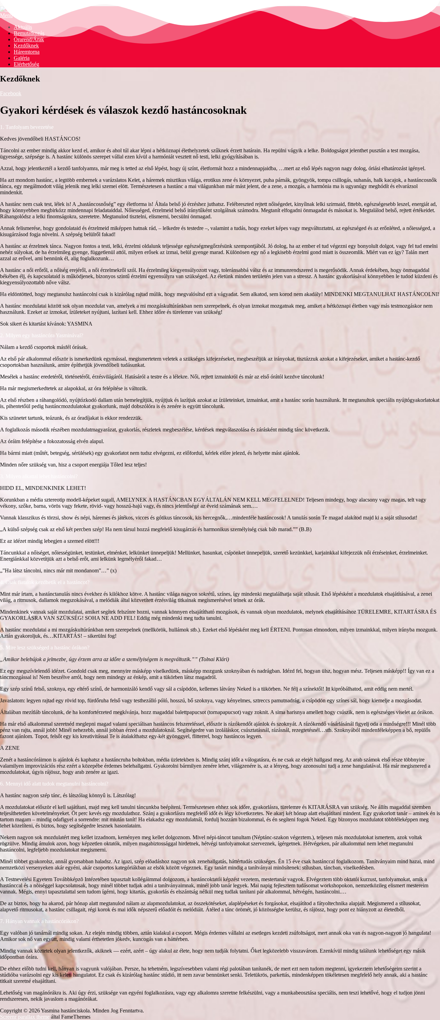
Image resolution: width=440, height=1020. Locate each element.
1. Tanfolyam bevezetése (27, 127)
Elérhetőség (26, 64)
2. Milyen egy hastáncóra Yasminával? (41, 335)
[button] (220, 127)
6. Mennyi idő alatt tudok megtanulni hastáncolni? (54, 784)
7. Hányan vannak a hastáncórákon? (39, 921)
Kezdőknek (26, 45)
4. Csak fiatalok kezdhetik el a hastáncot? (44, 582)
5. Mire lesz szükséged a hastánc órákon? (44, 647)
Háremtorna (27, 52)
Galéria (22, 58)
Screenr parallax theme (25, 1017)
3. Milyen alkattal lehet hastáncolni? (39, 476)
